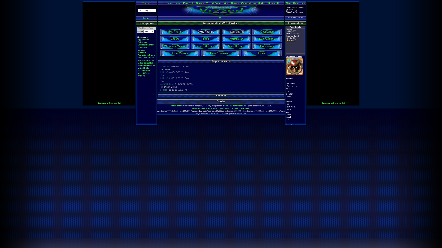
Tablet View (224, 108)
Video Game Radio (146, 63)
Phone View (211, 108)
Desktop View (198, 108)
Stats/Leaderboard (146, 58)
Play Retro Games (193, 3)
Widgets (141, 76)
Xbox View (244, 108)
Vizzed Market (144, 73)
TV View (234, 108)
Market (262, 3)
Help (303, 3)
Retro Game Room (146, 55)
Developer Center (145, 45)
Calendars (142, 42)
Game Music (248, 3)
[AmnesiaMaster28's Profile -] (221, 14)
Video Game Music (146, 60)
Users (296, 3)
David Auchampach (234, 106)
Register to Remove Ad (109, 103)
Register (147, 3)
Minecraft (273, 3)
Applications (143, 40)
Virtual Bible (143, 68)
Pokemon (142, 52)
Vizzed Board (214, 3)
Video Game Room (146, 65)
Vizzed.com (174, 3)
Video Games (231, 3)
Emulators (142, 47)
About (289, 3)
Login (146, 18)
